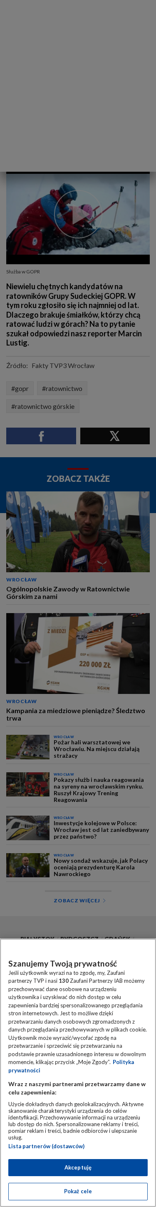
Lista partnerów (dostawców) (46, 1146)
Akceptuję (78, 1167)
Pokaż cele (78, 1191)
